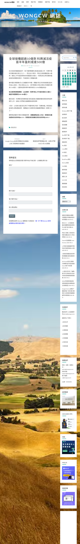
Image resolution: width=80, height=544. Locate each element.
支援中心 (67, 2)
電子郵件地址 (13, 199)
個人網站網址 (13, 207)
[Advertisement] (40, 42)
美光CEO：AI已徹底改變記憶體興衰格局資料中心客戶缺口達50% (68, 225)
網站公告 (64, 100)
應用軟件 (64, 131)
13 (63, 79)
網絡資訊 (14, 127)
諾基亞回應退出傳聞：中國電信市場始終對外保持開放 (68, 217)
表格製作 (19, 6)
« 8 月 (63, 87)
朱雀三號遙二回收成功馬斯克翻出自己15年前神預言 (68, 235)
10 (73, 76)
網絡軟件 (64, 128)
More (25, 6)
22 (68, 81)
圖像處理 (64, 121)
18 (75, 79)
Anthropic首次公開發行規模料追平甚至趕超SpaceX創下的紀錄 (68, 263)
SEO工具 (60, 2)
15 (68, 79)
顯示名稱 (12, 191)
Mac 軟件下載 (65, 135)
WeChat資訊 (65, 163)
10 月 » (67, 87)
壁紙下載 (33, 2)
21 (65, 81)
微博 (27, 2)
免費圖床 (40, 2)
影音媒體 (64, 125)
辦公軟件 (64, 118)
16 (70, 79)
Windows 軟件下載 (67, 111)
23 (70, 81)
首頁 (18, 2)
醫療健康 (64, 183)
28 (65, 84)
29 (68, 84)
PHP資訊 (64, 166)
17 (73, 79)
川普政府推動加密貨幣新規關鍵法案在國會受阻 (68, 256)
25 (75, 81)
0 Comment (36, 65)
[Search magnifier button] (76, 58)
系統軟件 (64, 114)
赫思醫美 (64, 104)
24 (73, 81)
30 (70, 84)
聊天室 (54, 2)
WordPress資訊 (66, 159)
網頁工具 (64, 176)
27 (63, 84)
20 (63, 81)
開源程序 (64, 173)
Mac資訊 (64, 145)
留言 (11, 165)
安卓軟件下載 (66, 138)
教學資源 (64, 169)
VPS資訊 (64, 152)
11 (75, 76)
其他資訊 (64, 187)
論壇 (23, 2)
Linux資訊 (64, 149)
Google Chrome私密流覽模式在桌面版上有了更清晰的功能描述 (17, 141)
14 (65, 79)
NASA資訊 (64, 156)
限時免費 (64, 107)
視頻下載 (47, 2)
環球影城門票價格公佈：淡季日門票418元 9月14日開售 (44, 141)
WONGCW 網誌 (9, 2)
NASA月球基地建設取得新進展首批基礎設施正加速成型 (68, 283)
